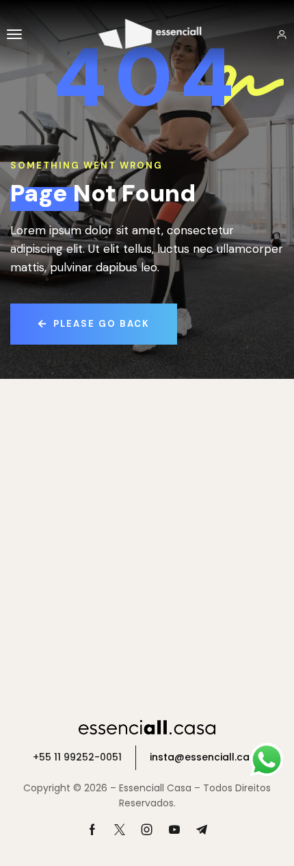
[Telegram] (201, 829)
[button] (15, 34)
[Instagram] (147, 829)
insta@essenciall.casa (206, 757)
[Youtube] (174, 829)
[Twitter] (119, 829)
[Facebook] (92, 829)
